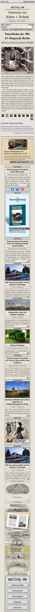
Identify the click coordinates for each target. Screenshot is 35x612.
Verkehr (21, 130)
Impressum (17, 607)
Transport (15, 130)
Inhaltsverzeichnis (17, 585)
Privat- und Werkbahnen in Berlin (17, 29)
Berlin (4, 126)
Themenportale (17, 590)
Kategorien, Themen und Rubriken (12, 123)
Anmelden (31, 25)
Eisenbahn (9, 126)
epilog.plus (4, 27)
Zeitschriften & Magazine (17, 566)
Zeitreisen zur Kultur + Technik (17, 14)
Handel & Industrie (17, 481)
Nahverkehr (17, 298)
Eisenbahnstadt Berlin (19, 126)
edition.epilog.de (6, 25)
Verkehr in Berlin (28, 130)
